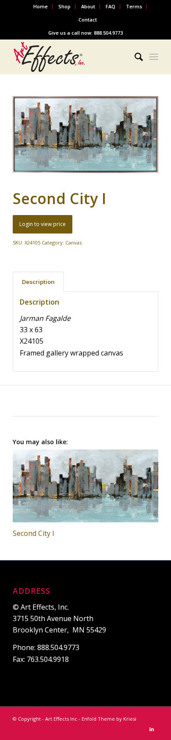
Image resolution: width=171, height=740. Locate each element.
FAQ (110, 6)
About (88, 6)
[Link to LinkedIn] (151, 729)
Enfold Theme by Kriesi (109, 718)
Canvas (73, 242)
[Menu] (153, 56)
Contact (87, 19)
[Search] (134, 56)
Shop (64, 6)
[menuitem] (41, 6)
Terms (134, 6)
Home (40, 6)
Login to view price (42, 224)
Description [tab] (38, 282)
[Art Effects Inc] (71, 56)
